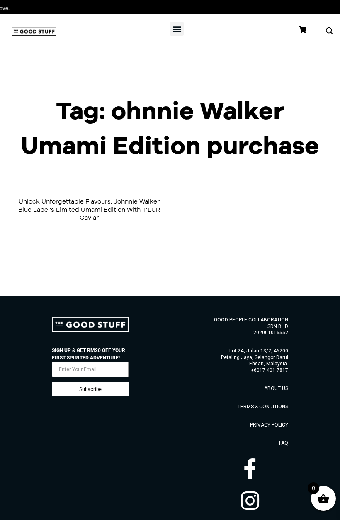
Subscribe (90, 389)
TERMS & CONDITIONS (263, 407)
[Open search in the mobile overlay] (329, 31)
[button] (177, 29)
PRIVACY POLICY (269, 425)
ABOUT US (276, 388)
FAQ (283, 443)
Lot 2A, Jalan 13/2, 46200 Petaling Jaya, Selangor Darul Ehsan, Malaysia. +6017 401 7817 (254, 360)
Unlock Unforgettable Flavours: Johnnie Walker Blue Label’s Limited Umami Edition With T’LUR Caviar (89, 209)
